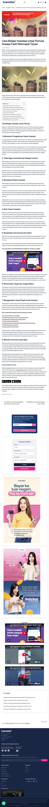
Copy (34, 424)
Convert (24, 464)
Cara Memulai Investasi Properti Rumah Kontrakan (15, 317)
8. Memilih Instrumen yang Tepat (10, 120)
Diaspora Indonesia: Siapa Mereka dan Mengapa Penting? (17, 703)
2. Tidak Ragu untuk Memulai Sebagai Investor (14, 109)
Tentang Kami (4, 767)
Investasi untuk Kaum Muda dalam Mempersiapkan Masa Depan (18, 323)
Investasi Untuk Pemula (7, 394)
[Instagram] (36, 781)
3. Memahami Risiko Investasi (10, 111)
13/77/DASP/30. (24, 803)
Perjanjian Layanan (27, 805)
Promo (26, 771)
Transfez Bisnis (19, 370)
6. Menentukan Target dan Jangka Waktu (12, 116)
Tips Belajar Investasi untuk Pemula (11, 106)
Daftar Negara (4, 771)
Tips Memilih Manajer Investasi (10, 325)
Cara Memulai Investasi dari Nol (10, 321)
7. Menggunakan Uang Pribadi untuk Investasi (14, 118)
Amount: (16, 444)
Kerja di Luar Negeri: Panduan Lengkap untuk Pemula (16, 700)
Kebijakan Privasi (37, 805)
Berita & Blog (3, 785)
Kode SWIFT (3, 769)
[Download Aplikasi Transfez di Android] (7, 381)
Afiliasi (26, 767)
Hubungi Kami (4, 781)
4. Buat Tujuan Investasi (8, 113)
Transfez (8, 368)
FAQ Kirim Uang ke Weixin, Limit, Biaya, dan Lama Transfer (17, 709)
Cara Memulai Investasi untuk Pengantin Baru (14, 319)
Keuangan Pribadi (5, 47)
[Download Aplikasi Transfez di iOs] (16, 381)
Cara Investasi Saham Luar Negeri (11, 315)
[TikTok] (26, 781)
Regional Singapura (5, 773)
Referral (26, 769)
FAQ (2, 783)
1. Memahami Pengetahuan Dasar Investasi (13, 107)
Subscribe (44, 760)
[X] (31, 781)
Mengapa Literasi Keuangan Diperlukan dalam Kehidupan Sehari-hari (19, 697)
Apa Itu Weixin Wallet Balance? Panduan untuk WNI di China (17, 706)
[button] (4, 803)
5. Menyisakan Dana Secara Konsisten (12, 114)
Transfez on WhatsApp (5, 776)
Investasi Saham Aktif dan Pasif (10, 327)
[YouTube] (29, 781)
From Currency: (17, 450)
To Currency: (17, 457)
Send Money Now (24, 430)
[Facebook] (34, 781)
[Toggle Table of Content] (23, 104)
